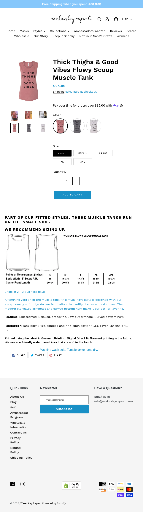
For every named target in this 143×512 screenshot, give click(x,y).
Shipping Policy (21, 457)
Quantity (60, 172)
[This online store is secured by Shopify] (71, 488)
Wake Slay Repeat (30, 503)
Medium (83, 153)
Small (62, 153)
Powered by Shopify (54, 503)
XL (62, 161)
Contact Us (18, 432)
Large (103, 153)
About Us (17, 396)
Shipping (58, 91)
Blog (13, 402)
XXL (82, 161)
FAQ (13, 407)
